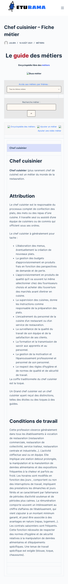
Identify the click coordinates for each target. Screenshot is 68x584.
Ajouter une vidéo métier (49, 131)
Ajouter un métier (48, 126)
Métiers (40, 43)
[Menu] (62, 7)
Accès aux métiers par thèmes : (34, 84)
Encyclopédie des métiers (23, 126)
